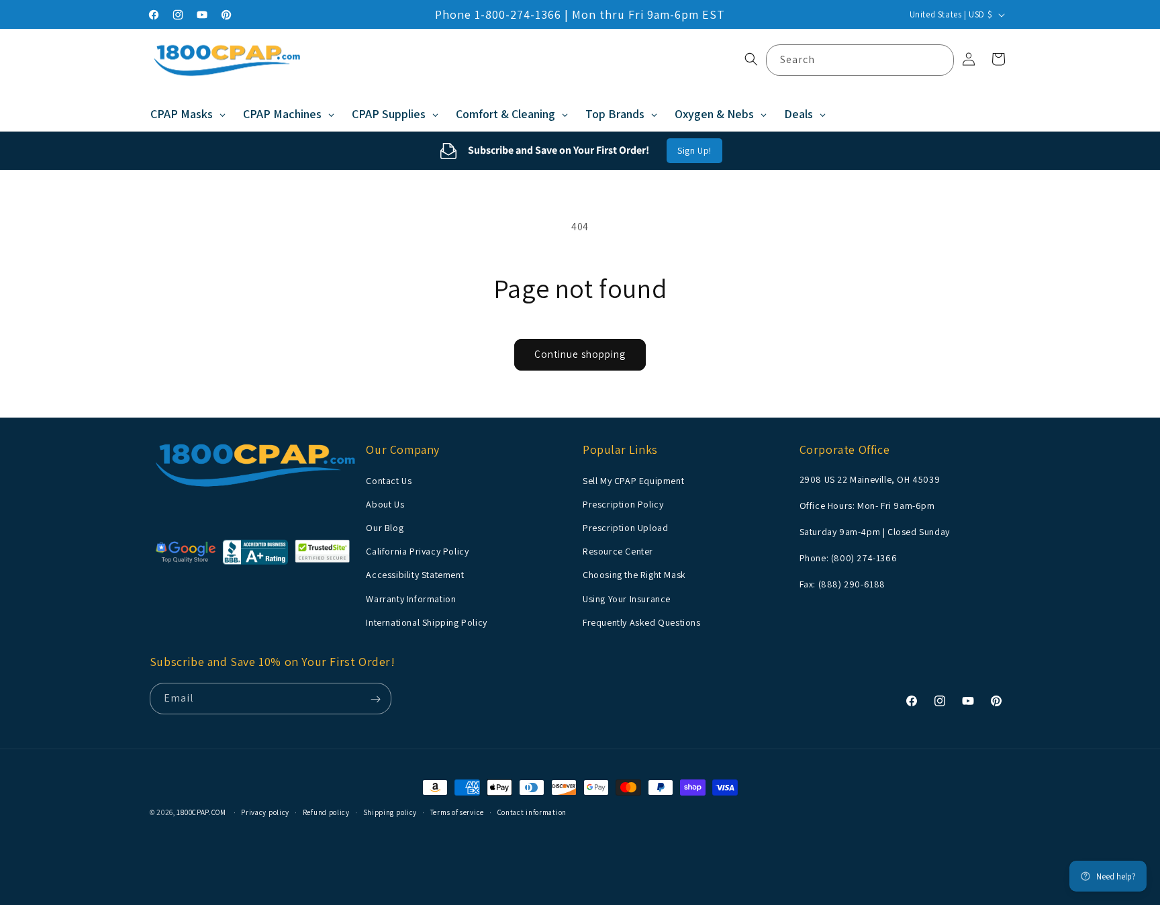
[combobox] (860, 60)
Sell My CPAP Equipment (633, 480)
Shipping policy (390, 811)
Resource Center (618, 550)
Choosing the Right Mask (634, 575)
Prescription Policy (623, 503)
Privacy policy (265, 811)
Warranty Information (411, 598)
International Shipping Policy (426, 622)
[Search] (938, 60)
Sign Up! (694, 150)
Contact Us (389, 480)
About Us (385, 503)
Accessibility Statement (415, 575)
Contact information (532, 811)
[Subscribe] (376, 699)
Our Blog (384, 527)
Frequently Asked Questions (642, 622)
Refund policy (326, 811)
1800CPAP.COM (201, 812)
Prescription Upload (625, 527)
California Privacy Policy (417, 550)
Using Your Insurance (627, 598)
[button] (751, 59)
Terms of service (457, 811)
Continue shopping (580, 354)
